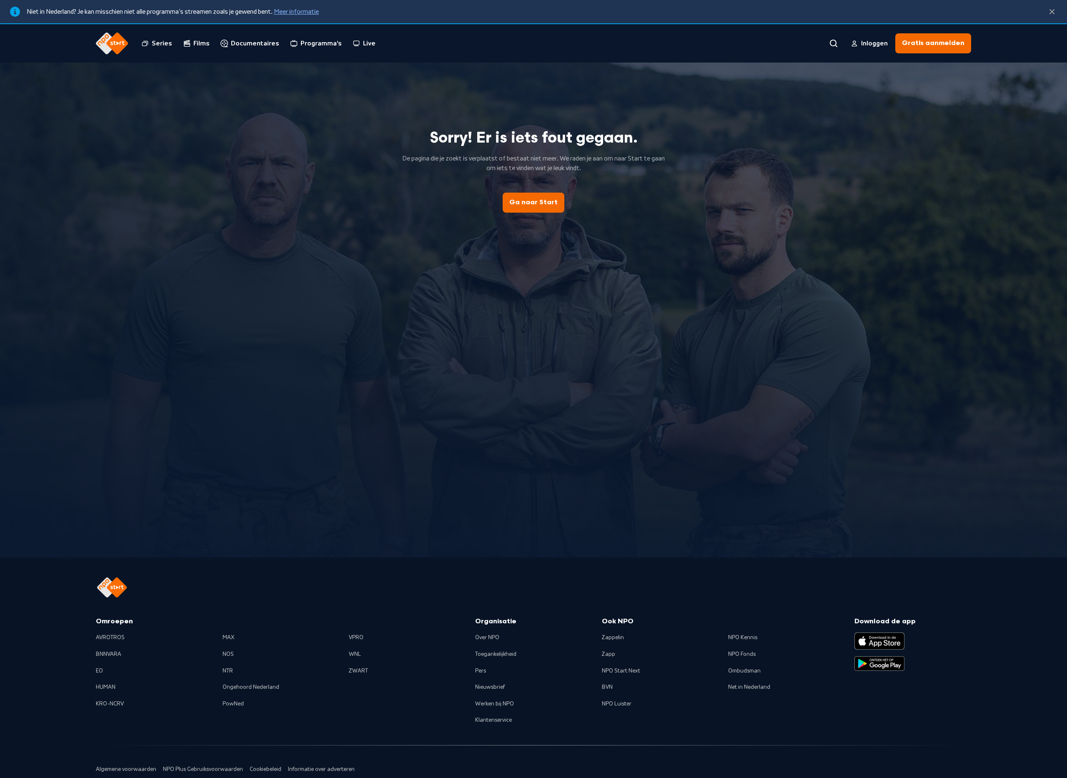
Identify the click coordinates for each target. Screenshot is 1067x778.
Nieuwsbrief (490, 687)
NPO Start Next (621, 671)
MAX (228, 637)
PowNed (233, 704)
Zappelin (613, 637)
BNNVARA (108, 654)
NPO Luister (616, 704)
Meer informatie (296, 11)
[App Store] (879, 640)
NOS (228, 654)
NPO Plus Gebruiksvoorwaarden (203, 769)
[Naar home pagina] (112, 43)
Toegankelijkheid (495, 654)
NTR (228, 671)
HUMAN (105, 687)
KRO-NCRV (110, 704)
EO (99, 671)
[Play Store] (879, 663)
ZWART (358, 671)
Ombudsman (744, 671)
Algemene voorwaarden (126, 769)
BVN (607, 687)
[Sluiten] (1052, 12)
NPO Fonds (742, 654)
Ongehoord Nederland (251, 687)
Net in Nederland (749, 687)
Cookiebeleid (265, 769)
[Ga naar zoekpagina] (833, 43)
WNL (355, 654)
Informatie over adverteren (321, 769)
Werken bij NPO (494, 704)
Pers (480, 671)
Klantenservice (493, 720)
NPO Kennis (742, 637)
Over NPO (487, 637)
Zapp (608, 654)
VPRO (356, 637)
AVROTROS (110, 637)
